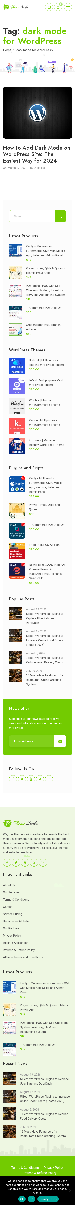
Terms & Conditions (16, 899)
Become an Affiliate (16, 921)
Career (7, 907)
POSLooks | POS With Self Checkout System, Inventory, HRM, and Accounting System (45, 290)
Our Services (11, 892)
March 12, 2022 (17, 167)
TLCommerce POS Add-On (43, 308)
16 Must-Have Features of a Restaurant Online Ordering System (44, 680)
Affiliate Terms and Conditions (23, 957)
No (31, 1199)
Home (7, 50)
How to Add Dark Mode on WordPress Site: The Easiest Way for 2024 (36, 154)
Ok (22, 1199)
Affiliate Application (15, 943)
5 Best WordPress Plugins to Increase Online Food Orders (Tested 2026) (45, 640)
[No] (70, 1190)
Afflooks (39, 167)
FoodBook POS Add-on (44, 545)
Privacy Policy (12, 935)
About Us (9, 885)
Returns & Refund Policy (19, 950)
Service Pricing (12, 914)
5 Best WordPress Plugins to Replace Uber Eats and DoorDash (45, 618)
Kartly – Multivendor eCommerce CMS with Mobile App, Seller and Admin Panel (45, 251)
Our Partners (11, 928)
